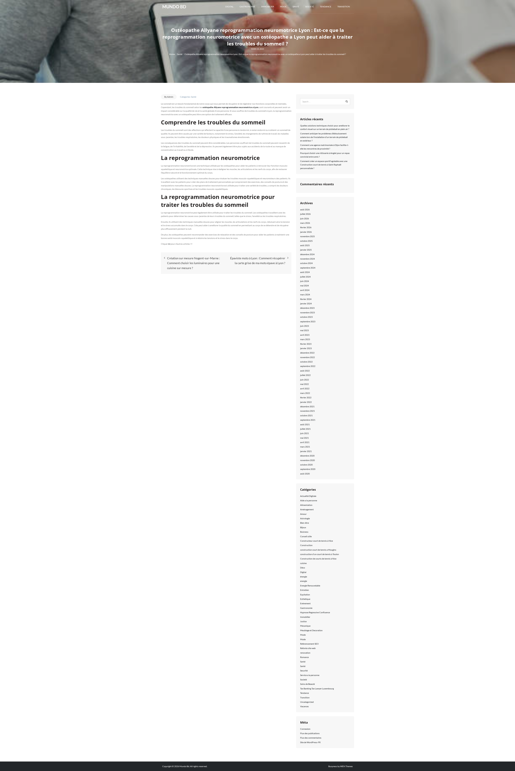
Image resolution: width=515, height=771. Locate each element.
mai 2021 (304, 438)
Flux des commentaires (310, 737)
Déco (302, 567)
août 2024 (305, 272)
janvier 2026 (306, 232)
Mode (283, 6)
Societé (309, 6)
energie (303, 581)
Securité (304, 670)
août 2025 (305, 245)
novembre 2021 (307, 411)
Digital (229, 6)
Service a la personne (309, 675)
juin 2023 (304, 326)
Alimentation (306, 505)
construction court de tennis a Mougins (318, 549)
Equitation (305, 594)
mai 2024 (304, 285)
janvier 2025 (306, 249)
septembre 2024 (307, 267)
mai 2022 (304, 384)
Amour (303, 514)
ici (169, 244)
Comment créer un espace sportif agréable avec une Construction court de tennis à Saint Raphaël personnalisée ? (323, 164)
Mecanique (305, 625)
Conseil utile (306, 536)
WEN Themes (346, 766)
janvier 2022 (306, 402)
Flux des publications (310, 733)
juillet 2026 (305, 214)
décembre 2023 (307, 308)
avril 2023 (304, 335)
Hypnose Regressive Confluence (315, 612)
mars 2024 (305, 294)
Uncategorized (307, 702)
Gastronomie (247, 6)
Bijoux (303, 527)
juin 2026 (304, 218)
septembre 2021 (307, 420)
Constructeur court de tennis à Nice (316, 540)
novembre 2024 (307, 258)
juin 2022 (304, 379)
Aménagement (307, 509)
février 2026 (305, 227)
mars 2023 (305, 339)
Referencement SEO (309, 643)
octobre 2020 (306, 464)
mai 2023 (304, 330)
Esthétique (305, 599)
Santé (296, 6)
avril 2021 (304, 442)
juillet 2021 (305, 429)
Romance (304, 657)
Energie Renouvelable (310, 585)
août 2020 (305, 473)
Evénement (305, 603)
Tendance (325, 6)
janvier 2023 (306, 348)
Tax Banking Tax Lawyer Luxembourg (317, 688)
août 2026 (305, 209)
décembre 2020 (307, 455)
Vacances (304, 706)
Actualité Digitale (308, 496)
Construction (306, 545)
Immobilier (267, 6)
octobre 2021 (306, 415)
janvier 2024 (306, 303)
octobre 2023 (306, 317)
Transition (343, 6)
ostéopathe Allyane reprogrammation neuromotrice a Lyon (230, 107)
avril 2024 (304, 290)
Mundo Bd (174, 6)
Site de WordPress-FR (310, 742)
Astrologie (305, 518)
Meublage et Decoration (311, 630)
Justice (303, 621)
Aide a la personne (308, 500)
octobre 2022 (306, 361)
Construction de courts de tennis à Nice (318, 558)
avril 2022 (304, 388)
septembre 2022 (307, 366)
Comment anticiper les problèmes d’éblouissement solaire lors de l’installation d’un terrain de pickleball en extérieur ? (324, 137)
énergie (303, 576)
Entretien (304, 590)
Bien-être (304, 523)
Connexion (305, 729)
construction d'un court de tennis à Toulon (319, 554)
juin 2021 (304, 433)
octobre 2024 (306, 263)
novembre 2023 (307, 312)
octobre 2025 (306, 241)
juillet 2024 (305, 276)
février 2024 (305, 299)
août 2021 (305, 424)
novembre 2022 (307, 357)
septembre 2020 (307, 469)
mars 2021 (305, 446)
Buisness (304, 531)
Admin (170, 96)
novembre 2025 (307, 236)
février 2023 (305, 344)
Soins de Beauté (307, 684)
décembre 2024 (307, 254)
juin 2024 (304, 281)
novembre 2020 (307, 460)
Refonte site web (308, 648)
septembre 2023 (307, 321)
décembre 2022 (307, 352)
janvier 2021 (306, 451)
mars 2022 (305, 393)
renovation (305, 652)
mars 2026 (305, 223)
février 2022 (305, 397)
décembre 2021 (307, 406)
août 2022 (305, 370)
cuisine (303, 563)
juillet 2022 (305, 375)
